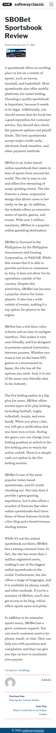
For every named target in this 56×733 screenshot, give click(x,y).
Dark (7, 4)
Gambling (23, 670)
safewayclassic (29, 4)
